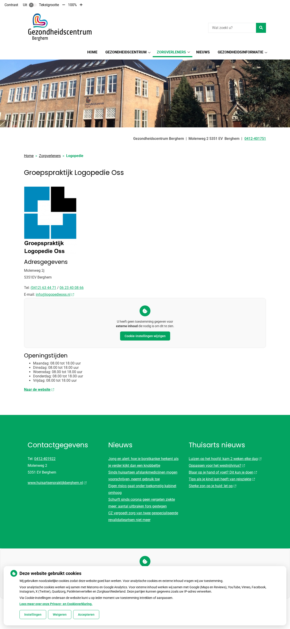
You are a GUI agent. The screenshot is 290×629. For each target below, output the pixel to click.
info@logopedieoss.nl (53, 294)
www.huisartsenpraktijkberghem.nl (55, 483)
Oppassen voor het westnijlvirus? (215, 465)
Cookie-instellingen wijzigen (145, 336)
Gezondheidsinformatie (240, 52)
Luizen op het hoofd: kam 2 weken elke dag (223, 459)
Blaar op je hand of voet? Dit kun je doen (221, 472)
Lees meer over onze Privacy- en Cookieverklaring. (55, 604)
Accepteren (86, 614)
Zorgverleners (171, 52)
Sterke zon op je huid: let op (211, 486)
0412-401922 (45, 459)
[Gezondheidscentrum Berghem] (58, 27)
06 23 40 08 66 (72, 288)
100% (72, 5)
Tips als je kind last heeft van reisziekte (220, 479)
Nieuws (203, 52)
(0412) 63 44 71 (43, 288)
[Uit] (33, 5)
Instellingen (32, 614)
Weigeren (60, 614)
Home (92, 52)
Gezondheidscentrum (126, 52)
